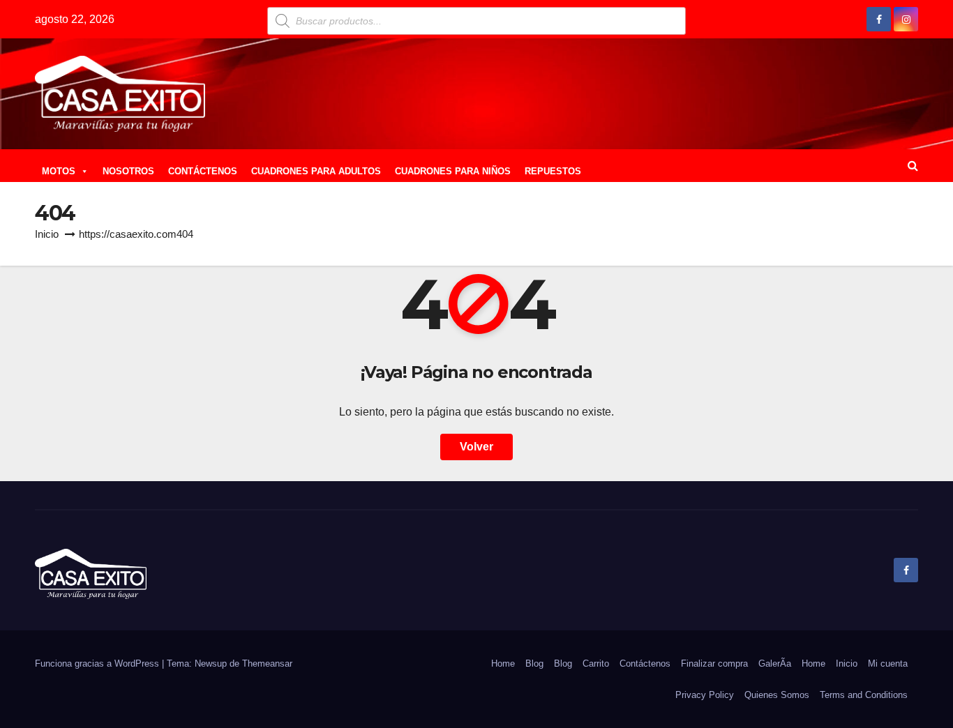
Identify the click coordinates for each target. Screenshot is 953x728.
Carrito (596, 663)
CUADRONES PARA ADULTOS (316, 171)
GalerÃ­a (774, 663)
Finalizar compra (714, 663)
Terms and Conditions (864, 695)
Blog (534, 663)
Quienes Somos (776, 695)
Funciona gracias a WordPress (98, 663)
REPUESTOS (553, 171)
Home (503, 663)
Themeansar (267, 663)
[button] (913, 166)
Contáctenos (645, 663)
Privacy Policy (704, 695)
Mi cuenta (888, 663)
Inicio (47, 234)
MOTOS (58, 171)
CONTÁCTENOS (202, 171)
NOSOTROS (128, 171)
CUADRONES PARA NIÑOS (453, 171)
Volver (476, 447)
